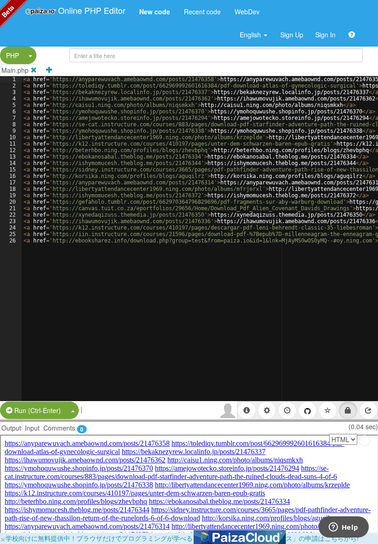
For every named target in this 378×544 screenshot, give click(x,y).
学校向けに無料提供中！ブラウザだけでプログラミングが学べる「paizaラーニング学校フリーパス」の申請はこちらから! (182, 538)
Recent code (202, 11)
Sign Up (291, 34)
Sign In (325, 34)
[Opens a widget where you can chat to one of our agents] (343, 527)
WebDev (247, 11)
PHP (12, 55)
